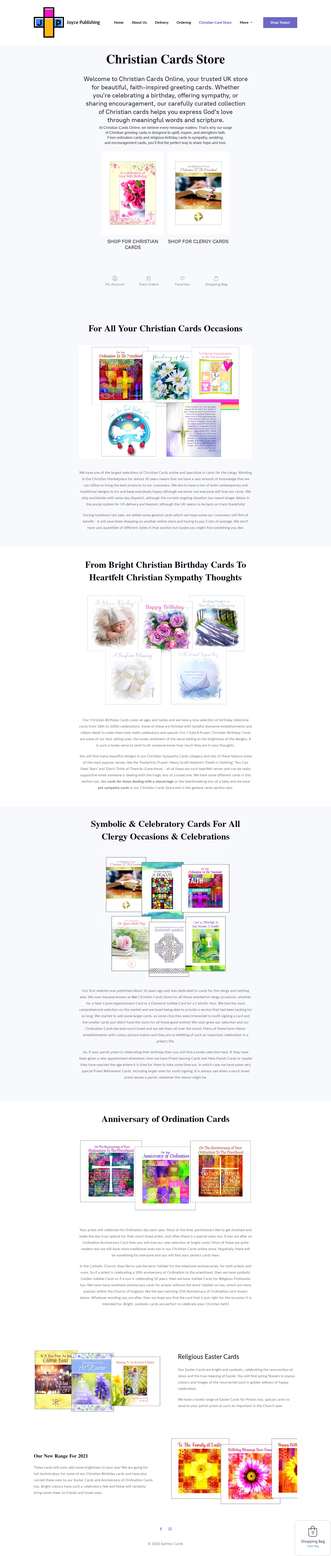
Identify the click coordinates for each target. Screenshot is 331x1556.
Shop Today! (280, 22)
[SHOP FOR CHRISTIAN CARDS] (133, 193)
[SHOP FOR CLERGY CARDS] (198, 193)
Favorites (182, 284)
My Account (115, 284)
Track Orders (148, 284)
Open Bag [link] (313, 1546)
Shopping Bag (216, 284)
